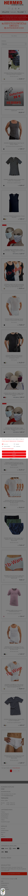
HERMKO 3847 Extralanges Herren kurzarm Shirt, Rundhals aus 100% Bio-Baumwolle (14, 464)
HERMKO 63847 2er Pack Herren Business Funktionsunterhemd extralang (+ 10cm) (14, 356)
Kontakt (3, 828)
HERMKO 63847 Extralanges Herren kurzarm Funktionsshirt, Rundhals (14, 319)
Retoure (3, 832)
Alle (14, 451)
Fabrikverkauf (4, 816)
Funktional (18, 446)
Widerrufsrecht (5, 883)
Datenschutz (4, 887)
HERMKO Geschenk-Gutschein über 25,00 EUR (14, 110)
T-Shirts (3, 812)
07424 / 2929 (4, 800)
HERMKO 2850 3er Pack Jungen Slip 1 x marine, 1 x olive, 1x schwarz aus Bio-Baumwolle (14, 539)
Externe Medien (7, 446)
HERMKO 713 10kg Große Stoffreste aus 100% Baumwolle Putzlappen (14, 73)
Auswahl (14, 454)
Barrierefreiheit (5, 889)
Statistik (17, 444)
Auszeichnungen (5, 821)
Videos (2, 819)
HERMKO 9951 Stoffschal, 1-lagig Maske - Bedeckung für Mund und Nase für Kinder (14, 394)
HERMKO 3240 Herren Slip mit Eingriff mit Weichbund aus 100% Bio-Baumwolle (14, 757)
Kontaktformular (8, 795)
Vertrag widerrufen (6, 839)
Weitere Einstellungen (8, 448)
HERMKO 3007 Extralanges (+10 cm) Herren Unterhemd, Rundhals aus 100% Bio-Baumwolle (14, 648)
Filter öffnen (14, 36)
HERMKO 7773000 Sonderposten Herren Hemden (14, 216)
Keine (14, 456)
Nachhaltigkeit (5, 814)
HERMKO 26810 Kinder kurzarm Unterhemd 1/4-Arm (14, 611)
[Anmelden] (12, 8)
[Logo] (14, 3)
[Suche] (25, 12)
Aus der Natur (4, 817)
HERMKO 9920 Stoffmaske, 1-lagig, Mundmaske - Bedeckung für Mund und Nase (14, 429)
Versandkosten (16, 768)
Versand (3, 836)
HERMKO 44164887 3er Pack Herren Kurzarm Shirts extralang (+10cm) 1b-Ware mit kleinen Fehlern (14, 686)
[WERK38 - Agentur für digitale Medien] (16, 878)
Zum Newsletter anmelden (14, 873)
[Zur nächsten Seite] (17, 771)
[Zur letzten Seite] (19, 771)
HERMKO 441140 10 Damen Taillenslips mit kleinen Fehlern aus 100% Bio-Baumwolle (14, 577)
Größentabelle (4, 830)
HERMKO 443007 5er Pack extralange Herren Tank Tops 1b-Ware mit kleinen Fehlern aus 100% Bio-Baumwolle (14, 285)
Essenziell (6, 444)
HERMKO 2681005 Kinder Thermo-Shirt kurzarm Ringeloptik (14, 720)
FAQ (2, 834)
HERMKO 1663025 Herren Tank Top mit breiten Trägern (14, 143)
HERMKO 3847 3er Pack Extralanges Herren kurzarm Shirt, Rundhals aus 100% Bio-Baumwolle (14, 501)
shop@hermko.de (5, 791)
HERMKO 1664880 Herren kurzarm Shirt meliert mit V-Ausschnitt (14, 180)
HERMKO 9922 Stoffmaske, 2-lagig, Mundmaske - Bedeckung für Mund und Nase (14, 251)
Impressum (4, 885)
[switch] (3, 894)
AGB (2, 881)
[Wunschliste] (9, 8)
